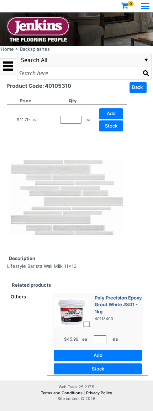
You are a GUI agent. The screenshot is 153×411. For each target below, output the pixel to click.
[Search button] (145, 73)
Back (137, 87)
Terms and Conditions (62, 392)
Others (18, 296)
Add (98, 355)
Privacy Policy (99, 392)
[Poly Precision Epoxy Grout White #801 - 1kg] (71, 311)
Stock (111, 126)
